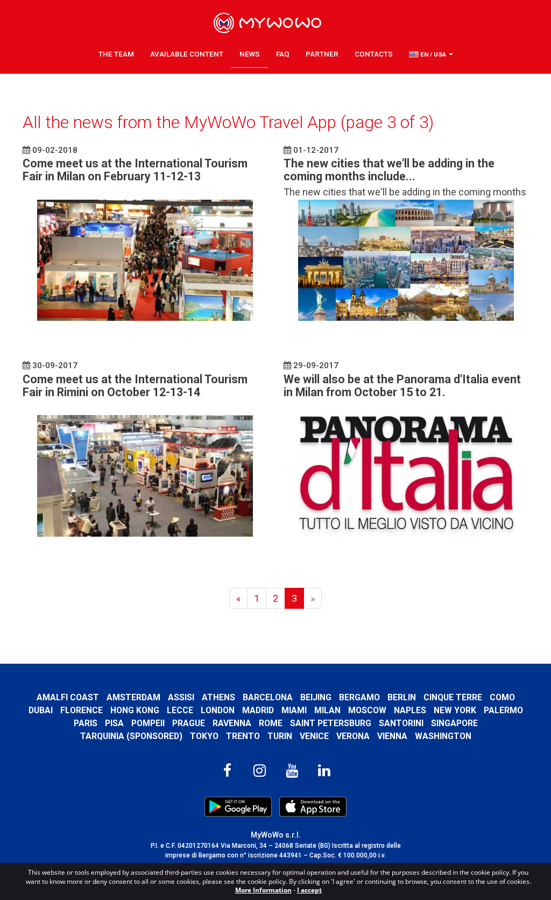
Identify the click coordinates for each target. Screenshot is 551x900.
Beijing (315, 697)
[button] (431, 54)
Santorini (401, 723)
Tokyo (204, 736)
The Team (116, 54)
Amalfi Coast (68, 697)
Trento (243, 736)
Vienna (392, 736)
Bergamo (359, 697)
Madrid (258, 710)
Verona (353, 736)
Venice (314, 736)
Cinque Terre (452, 697)
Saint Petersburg (330, 723)
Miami (294, 710)
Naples (410, 710)
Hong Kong (134, 710)
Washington (443, 736)
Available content (186, 54)
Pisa (114, 723)
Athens (218, 697)
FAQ (282, 54)
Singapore (454, 723)
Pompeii (148, 723)
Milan (327, 710)
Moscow (367, 710)
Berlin (401, 697)
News (249, 54)
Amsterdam (133, 697)
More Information (263, 890)
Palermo (503, 710)
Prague (188, 723)
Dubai (41, 710)
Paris (85, 723)
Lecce (180, 710)
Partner (322, 54)
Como (502, 697)
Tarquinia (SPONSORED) (131, 736)
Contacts (374, 54)
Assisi (181, 697)
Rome (270, 723)
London (218, 710)
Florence (81, 710)
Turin (279, 736)
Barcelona (268, 697)
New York (455, 710)
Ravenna (232, 723)
